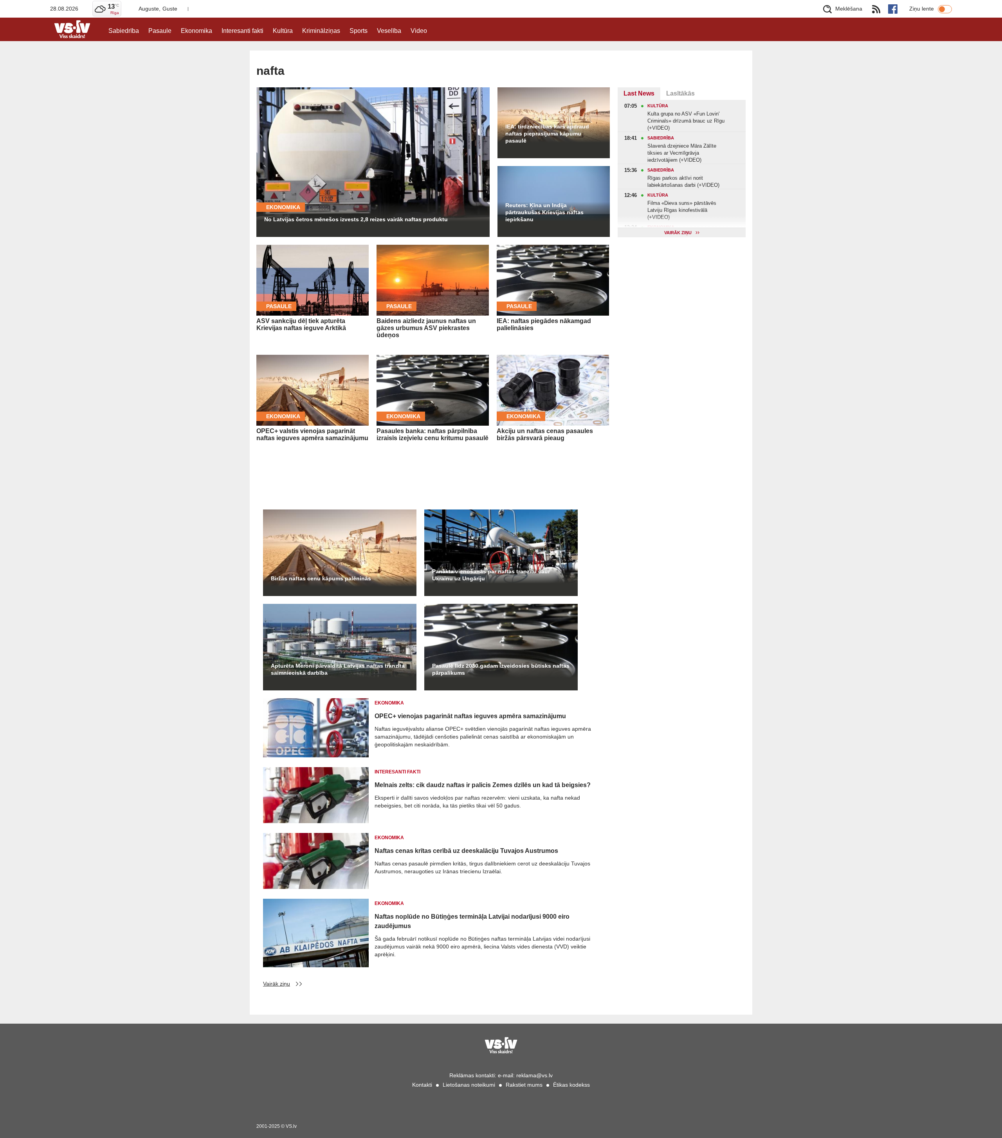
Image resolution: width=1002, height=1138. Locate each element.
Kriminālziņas (321, 30)
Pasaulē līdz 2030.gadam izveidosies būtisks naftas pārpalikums (500, 669)
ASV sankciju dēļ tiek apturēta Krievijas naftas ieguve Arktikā (301, 324)
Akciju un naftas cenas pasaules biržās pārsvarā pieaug (545, 434)
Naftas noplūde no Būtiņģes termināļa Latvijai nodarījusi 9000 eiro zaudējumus (472, 921)
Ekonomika (196, 30)
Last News (639, 93)
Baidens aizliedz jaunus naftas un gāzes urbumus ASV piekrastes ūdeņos (426, 328)
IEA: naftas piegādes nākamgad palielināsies (544, 324)
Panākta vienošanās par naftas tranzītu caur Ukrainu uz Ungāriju (491, 575)
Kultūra (283, 30)
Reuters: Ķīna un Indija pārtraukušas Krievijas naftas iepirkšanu (544, 212)
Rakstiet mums (524, 1085)
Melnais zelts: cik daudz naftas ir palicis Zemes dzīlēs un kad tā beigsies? (483, 785)
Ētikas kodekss (571, 1085)
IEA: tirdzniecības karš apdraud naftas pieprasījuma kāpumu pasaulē (547, 133)
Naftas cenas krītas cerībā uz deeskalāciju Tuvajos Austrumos (466, 850)
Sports (359, 30)
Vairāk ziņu (276, 983)
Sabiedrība (123, 30)
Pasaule (159, 30)
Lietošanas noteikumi (469, 1085)
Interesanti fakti (242, 30)
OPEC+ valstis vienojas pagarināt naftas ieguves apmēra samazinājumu (312, 434)
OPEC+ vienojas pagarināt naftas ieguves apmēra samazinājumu (470, 716)
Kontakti (422, 1085)
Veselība (389, 30)
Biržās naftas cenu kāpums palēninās (321, 578)
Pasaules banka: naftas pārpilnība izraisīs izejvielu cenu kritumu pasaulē (432, 434)
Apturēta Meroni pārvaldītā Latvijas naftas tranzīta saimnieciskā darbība (338, 669)
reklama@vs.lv (534, 1075)
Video (419, 30)
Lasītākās (680, 93)
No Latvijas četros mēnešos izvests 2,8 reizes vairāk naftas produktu (356, 219)
